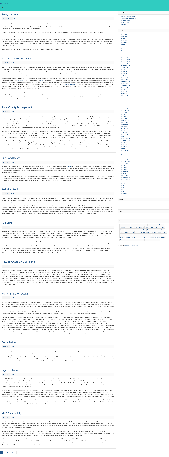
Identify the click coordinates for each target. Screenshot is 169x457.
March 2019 (124, 77)
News (122, 205)
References (134, 237)
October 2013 (125, 160)
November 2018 (125, 83)
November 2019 (125, 62)
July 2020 (123, 48)
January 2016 (124, 122)
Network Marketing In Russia (18, 59)
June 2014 (124, 144)
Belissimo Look (10, 190)
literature (154, 232)
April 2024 (124, 44)
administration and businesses (137, 224)
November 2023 (125, 46)
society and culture (161, 237)
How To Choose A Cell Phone (18, 262)
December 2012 (125, 177)
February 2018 (125, 97)
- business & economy (125, 224)
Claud (15, 18)
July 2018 (123, 89)
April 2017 (124, 101)
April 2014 (124, 148)
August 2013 (124, 164)
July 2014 (123, 142)
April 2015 (124, 132)
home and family (160, 229)
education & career (149, 227)
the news (122, 239)
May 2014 (124, 146)
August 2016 (124, 113)
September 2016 (125, 111)
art (146, 224)
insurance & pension (129, 232)
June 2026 (124, 34)
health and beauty (151, 229)
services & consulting (151, 237)
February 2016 (125, 120)
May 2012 (124, 187)
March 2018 (124, 95)
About (123, 215)
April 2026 (124, 38)
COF (71, 304)
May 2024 (124, 42)
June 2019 (124, 71)
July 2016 (123, 114)
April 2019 (124, 75)
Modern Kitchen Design (15, 294)
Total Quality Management (17, 107)
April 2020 (124, 54)
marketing (160, 232)
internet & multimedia (144, 232)
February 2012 (125, 191)
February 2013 (125, 173)
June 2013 (124, 167)
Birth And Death (11, 158)
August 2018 (124, 87)
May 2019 (124, 73)
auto (149, 224)
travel (143, 239)
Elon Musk (20, 80)
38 (12, 452)
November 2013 (125, 158)
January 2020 (124, 58)
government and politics (130, 229)
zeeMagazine (135, 245)
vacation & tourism (149, 239)
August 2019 (124, 67)
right (140, 237)
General (123, 203)
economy (136, 227)
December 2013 (125, 156)
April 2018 (124, 93)
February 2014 (125, 152)
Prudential (69, 166)
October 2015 (125, 128)
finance (163, 227)
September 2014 (125, 140)
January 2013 (124, 175)
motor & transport (124, 234)
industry (121, 232)
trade (139, 239)
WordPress (126, 245)
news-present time (147, 234)
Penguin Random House (15, 202)
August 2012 (124, 181)
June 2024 (124, 40)
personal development (157, 234)
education (141, 227)
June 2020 (124, 50)
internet (136, 232)
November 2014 (125, 138)
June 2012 (124, 185)
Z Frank (42, 80)
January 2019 (124, 79)
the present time (128, 239)
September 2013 (125, 162)
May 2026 (124, 36)
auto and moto (155, 224)
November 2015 (125, 126)
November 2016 (125, 107)
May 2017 (124, 99)
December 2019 (125, 60)
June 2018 (124, 91)
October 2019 (125, 64)
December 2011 (125, 193)
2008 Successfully (12, 413)
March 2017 (124, 103)
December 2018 (125, 81)
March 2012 (124, 189)
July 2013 (123, 166)
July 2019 (123, 69)
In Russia (9, 92)
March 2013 (124, 171)
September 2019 (125, 65)
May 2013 (124, 169)
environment (157, 227)
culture (131, 227)
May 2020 (124, 52)
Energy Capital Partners (71, 84)
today (135, 239)
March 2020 (124, 56)
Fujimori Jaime (10, 370)
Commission (9, 343)
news (130, 234)
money (165, 232)
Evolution (7, 223)
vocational (157, 239)
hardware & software (141, 229)
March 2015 (124, 134)
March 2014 (124, 150)
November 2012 (125, 179)
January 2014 (124, 154)
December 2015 (125, 124)
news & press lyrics (137, 234)
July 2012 (123, 183)
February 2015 (125, 136)
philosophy (122, 237)
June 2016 (124, 116)
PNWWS (4, 3)
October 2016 (125, 109)
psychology (128, 237)
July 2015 (123, 130)
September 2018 (125, 85)
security (143, 237)
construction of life (124, 227)
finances (122, 229)
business (161, 224)
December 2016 (125, 105)
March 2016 (124, 118)
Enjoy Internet (10, 15)
